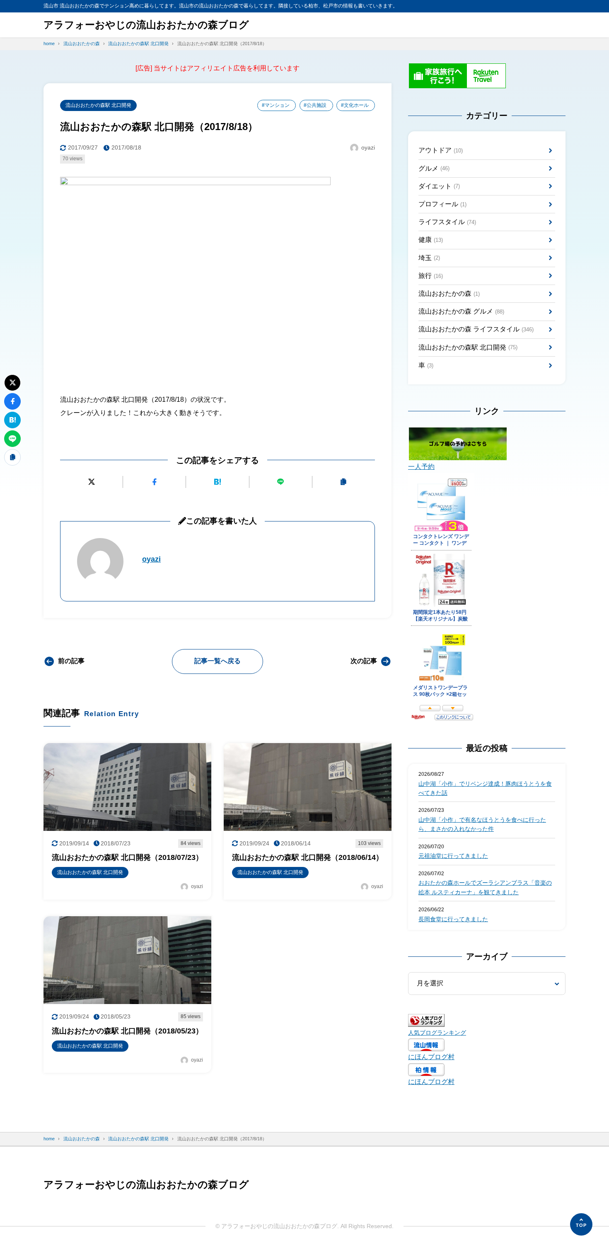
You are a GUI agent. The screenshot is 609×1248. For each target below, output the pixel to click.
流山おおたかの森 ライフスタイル (476, 329)
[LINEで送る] (280, 482)
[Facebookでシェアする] (154, 482)
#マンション (276, 105)
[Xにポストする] (91, 482)
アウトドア (440, 150)
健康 (430, 239)
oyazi (151, 559)
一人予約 (421, 466)
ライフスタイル (447, 221)
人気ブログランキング (437, 1032)
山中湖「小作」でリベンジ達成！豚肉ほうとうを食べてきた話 (485, 788)
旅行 (430, 275)
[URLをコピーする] (343, 482)
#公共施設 (315, 105)
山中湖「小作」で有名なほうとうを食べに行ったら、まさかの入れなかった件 (482, 824)
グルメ (434, 168)
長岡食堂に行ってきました (453, 919)
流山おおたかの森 (449, 293)
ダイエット (439, 186)
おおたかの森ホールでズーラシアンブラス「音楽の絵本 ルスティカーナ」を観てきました (485, 887)
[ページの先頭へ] (581, 1224)
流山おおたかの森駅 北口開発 (98, 105)
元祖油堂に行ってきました (453, 855)
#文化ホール (355, 105)
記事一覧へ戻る (217, 660)
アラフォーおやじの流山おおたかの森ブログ (146, 24)
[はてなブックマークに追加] (217, 482)
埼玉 (429, 257)
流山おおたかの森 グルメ (461, 311)
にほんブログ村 (431, 1056)
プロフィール (442, 204)
